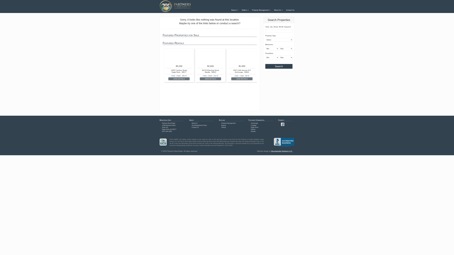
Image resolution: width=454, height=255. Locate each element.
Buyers (234, 10)
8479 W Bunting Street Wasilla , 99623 (210, 71)
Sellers (244, 10)
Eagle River (254, 127)
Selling (223, 127)
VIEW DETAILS (179, 79)
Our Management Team (199, 125)
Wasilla (253, 131)
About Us (277, 10)
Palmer (253, 129)
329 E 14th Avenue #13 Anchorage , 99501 (242, 71)
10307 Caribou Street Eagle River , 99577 (179, 71)
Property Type (270, 36)
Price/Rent (269, 53)
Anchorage (254, 123)
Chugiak (253, 125)
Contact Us (290, 10)
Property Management (260, 10)
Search (279, 66)
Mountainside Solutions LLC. (282, 151)
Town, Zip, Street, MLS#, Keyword (278, 27)
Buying (223, 125)
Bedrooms (269, 44)
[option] (179, 65)
